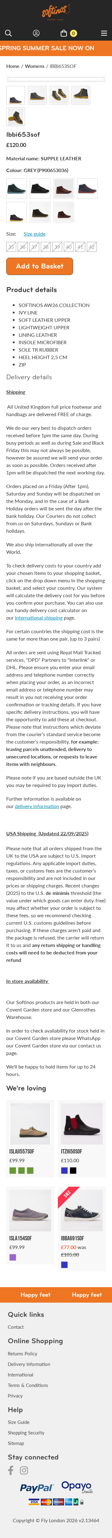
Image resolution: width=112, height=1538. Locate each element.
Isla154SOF (20, 1238)
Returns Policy (22, 1353)
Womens (34, 65)
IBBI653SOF (63, 65)
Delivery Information (29, 1364)
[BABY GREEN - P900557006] (12, 1170)
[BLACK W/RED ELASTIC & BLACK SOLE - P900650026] (73, 1170)
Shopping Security (26, 1432)
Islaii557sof (21, 1151)
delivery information (37, 806)
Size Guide (19, 1422)
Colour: (37, 170)
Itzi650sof (71, 1151)
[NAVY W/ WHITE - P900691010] (64, 1264)
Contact (16, 1326)
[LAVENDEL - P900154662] (12, 1257)
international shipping (39, 617)
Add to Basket (39, 266)
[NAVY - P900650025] (64, 1170)
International (20, 1374)
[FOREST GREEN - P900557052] (21, 1170)
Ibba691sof (72, 1238)
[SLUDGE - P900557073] (30, 1170)
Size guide (34, 233)
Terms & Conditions (28, 1385)
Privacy (15, 1395)
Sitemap (16, 1443)
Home (13, 65)
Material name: (43, 158)
